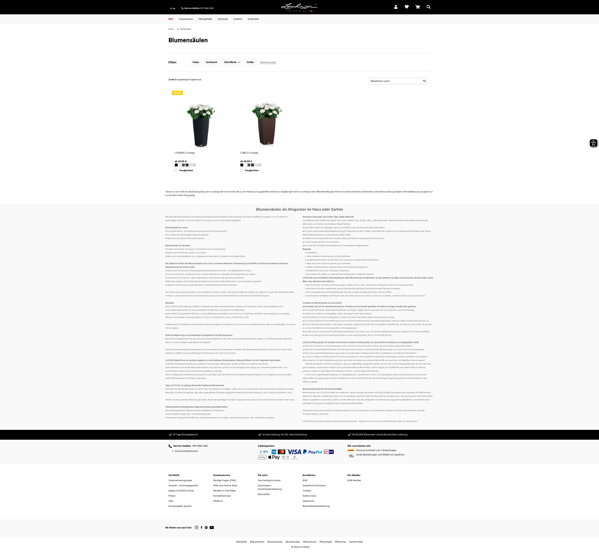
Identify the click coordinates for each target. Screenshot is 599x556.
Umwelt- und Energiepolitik (183, 486)
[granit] (183, 165)
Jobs (170, 501)
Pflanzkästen (310, 542)
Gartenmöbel (356, 542)
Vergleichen (186, 170)
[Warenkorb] (417, 8)
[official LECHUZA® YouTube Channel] (211, 527)
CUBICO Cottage (249, 153)
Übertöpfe (241, 542)
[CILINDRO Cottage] (201, 120)
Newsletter (264, 494)
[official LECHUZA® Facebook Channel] (201, 527)
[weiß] (179, 165)
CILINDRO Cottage (185, 153)
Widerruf (218, 501)
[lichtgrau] (190, 165)
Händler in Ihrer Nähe (224, 491)
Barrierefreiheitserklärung (316, 506)
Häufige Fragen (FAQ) (224, 480)
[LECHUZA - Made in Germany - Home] (299, 7)
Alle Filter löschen (268, 62)
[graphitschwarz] (176, 165)
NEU (170, 19)
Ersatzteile (253, 19)
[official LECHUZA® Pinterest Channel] (206, 527)
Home (170, 29)
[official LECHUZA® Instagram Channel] (196, 527)
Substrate (223, 19)
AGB (305, 480)
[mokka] (187, 165)
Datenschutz (309, 496)
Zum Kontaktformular (186, 451)
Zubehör (237, 19)
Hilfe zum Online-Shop (225, 486)
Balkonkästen (257, 542)
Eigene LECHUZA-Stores (181, 491)
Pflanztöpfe (326, 542)
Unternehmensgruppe (180, 480)
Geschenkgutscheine (269, 480)
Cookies (307, 491)
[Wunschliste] (406, 8)
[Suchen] (429, 8)
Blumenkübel (293, 542)
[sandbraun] (194, 165)
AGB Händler (354, 480)
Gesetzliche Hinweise (314, 486)
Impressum (308, 501)
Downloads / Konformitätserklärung (270, 487)
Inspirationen (186, 19)
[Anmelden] (395, 8)
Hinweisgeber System (180, 506)
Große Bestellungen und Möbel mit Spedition (380, 455)
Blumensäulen (275, 542)
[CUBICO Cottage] (266, 120)
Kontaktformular (222, 496)
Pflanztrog (340, 542)
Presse (171, 496)
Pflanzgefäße (205, 19)
